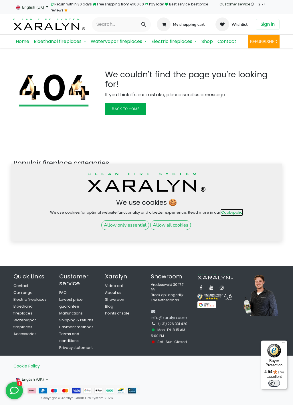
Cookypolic (231, 212)
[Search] (143, 24)
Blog (109, 306)
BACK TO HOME (125, 109)
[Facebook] (201, 287)
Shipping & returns (76, 320)
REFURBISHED (263, 41)
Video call (114, 285)
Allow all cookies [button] (170, 225)
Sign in (268, 24)
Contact (20, 285)
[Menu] (283, 344)
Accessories (25, 334)
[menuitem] (22, 41)
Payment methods (76, 327)
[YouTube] (211, 287)
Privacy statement (76, 347)
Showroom (115, 299)
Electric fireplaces (30, 299)
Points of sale (117, 313)
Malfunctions (71, 313)
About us (113, 292)
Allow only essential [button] (125, 225)
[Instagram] (221, 287)
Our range (23, 292)
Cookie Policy (26, 366)
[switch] (274, 383)
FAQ (63, 292)
